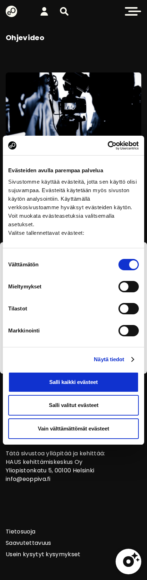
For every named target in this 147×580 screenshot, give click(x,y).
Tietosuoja (20, 531)
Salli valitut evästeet (73, 405)
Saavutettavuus (28, 543)
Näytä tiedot (109, 359)
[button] (64, 11)
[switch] (128, 286)
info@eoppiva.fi (28, 479)
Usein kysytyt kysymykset (43, 554)
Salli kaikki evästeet (73, 382)
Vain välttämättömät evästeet (73, 428)
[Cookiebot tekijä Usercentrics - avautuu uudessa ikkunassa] (107, 145)
